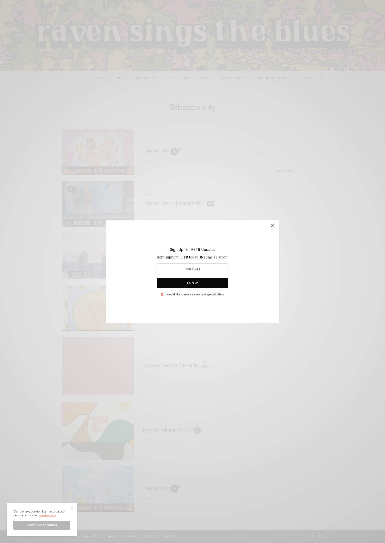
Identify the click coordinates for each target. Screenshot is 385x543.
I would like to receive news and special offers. (195, 294)
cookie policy (47, 515)
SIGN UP (192, 283)
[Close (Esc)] (272, 227)
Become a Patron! (214, 257)
